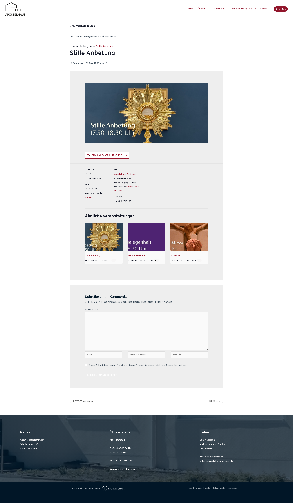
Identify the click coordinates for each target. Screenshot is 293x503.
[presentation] (104, 237)
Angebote (219, 8)
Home (190, 8)
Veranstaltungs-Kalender (122, 469)
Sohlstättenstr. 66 (29, 444)
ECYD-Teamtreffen (83, 401)
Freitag (88, 197)
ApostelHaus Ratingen (125, 174)
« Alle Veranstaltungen (82, 26)
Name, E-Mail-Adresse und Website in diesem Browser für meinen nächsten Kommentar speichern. (138, 365)
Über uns (202, 8)
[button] (281, 9)
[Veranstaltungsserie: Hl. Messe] (199, 260)
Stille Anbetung (92, 255)
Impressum (232, 488)
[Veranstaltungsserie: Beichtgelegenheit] (156, 260)
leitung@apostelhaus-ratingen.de (216, 461)
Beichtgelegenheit (137, 255)
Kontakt (264, 8)
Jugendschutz (203, 488)
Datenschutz (218, 488)
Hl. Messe (175, 255)
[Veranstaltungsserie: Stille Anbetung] (114, 260)
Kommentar (91, 309)
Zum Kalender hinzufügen (107, 155)
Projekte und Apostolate (243, 8)
